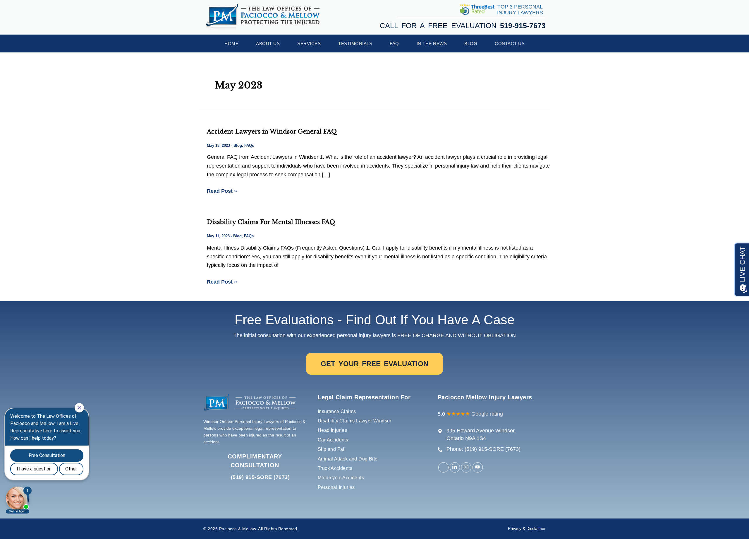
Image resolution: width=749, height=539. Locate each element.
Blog (470, 43)
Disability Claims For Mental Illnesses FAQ (271, 222)
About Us (268, 43)
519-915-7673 (523, 25)
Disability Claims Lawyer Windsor (354, 420)
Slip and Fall (332, 449)
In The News (432, 43)
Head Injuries (332, 430)
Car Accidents (333, 439)
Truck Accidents (335, 468)
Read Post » (222, 190)
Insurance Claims (337, 411)
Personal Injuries (336, 487)
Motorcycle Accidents (341, 477)
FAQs (249, 145)
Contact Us (510, 43)
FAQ (394, 43)
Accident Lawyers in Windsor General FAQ (272, 131)
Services (309, 43)
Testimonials (355, 43)
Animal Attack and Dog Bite (347, 458)
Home (231, 43)
